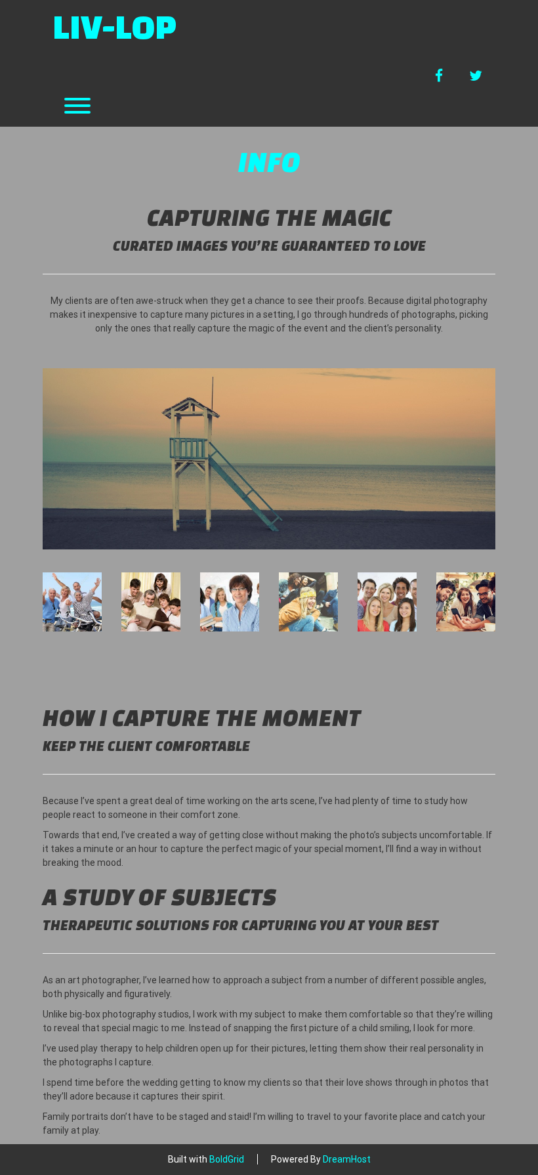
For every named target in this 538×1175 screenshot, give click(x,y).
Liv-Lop (114, 26)
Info (269, 161)
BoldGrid (226, 1159)
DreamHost (347, 1159)
